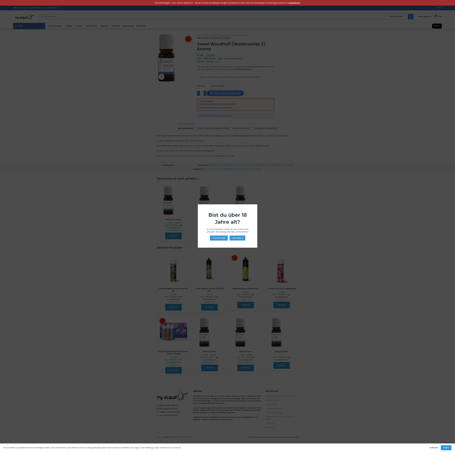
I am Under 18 (237, 238)
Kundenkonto (294, 3)
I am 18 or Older (218, 238)
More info (434, 448)
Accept (446, 448)
